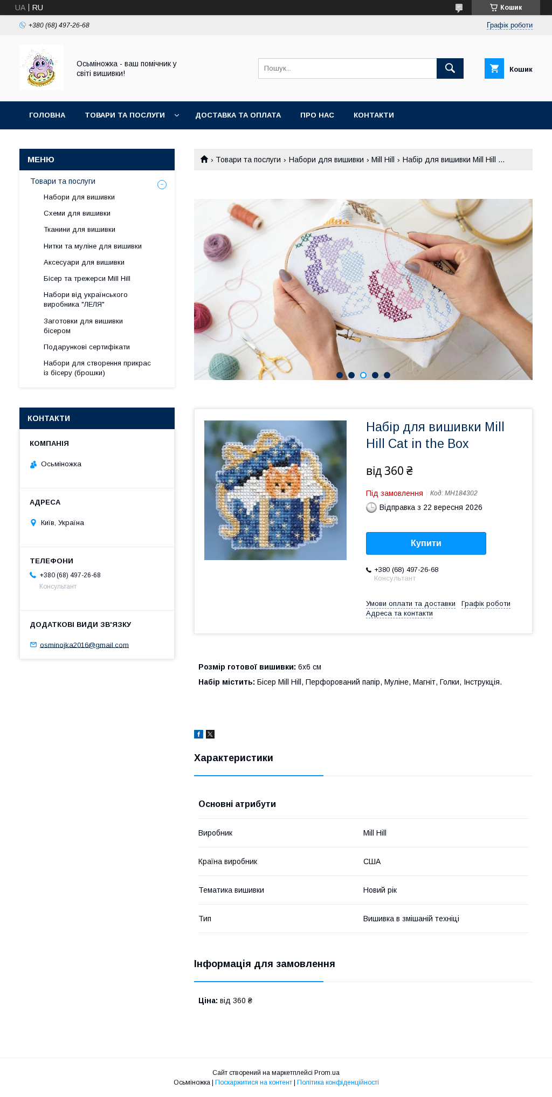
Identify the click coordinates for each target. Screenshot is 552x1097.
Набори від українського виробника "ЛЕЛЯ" (86, 299)
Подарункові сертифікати (87, 347)
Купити (426, 543)
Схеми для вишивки (77, 213)
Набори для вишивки (326, 159)
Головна (47, 115)
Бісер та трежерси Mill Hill (87, 278)
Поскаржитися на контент (253, 1082)
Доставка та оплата (238, 115)
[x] (210, 736)
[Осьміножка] (41, 87)
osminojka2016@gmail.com (84, 644)
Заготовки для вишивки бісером (83, 326)
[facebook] (198, 736)
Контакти (374, 115)
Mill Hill (383, 159)
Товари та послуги (125, 115)
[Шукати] (450, 68)
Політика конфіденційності (338, 1082)
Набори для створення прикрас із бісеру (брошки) (97, 368)
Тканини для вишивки (79, 229)
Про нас (317, 115)
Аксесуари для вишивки (84, 262)
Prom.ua (327, 1073)
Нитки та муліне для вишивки (93, 246)
